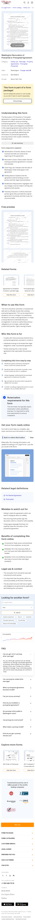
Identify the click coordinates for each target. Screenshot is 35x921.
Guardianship (21, 620)
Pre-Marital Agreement (13, 495)
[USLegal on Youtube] (13, 875)
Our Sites (5, 865)
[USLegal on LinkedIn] (10, 875)
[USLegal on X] (2, 875)
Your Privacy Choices (6, 917)
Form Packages (7, 833)
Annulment (28, 617)
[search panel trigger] (24, 2)
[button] (32, 2)
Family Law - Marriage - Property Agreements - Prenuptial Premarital (22, 64)
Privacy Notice (27, 917)
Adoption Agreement (8, 617)
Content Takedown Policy (7, 919)
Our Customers (7, 860)
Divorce (20, 617)
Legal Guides (6, 849)
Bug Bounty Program (21, 919)
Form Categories (8, 838)
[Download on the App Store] (7, 904)
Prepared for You (8, 855)
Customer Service (8, 844)
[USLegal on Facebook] (6, 875)
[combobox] (17, 602)
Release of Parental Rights (9, 623)
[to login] (28, 2)
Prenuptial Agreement (8, 620)
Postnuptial (10, 499)
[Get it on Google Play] (21, 904)
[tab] (13, 437)
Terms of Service (17, 917)
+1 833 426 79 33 (7, 883)
